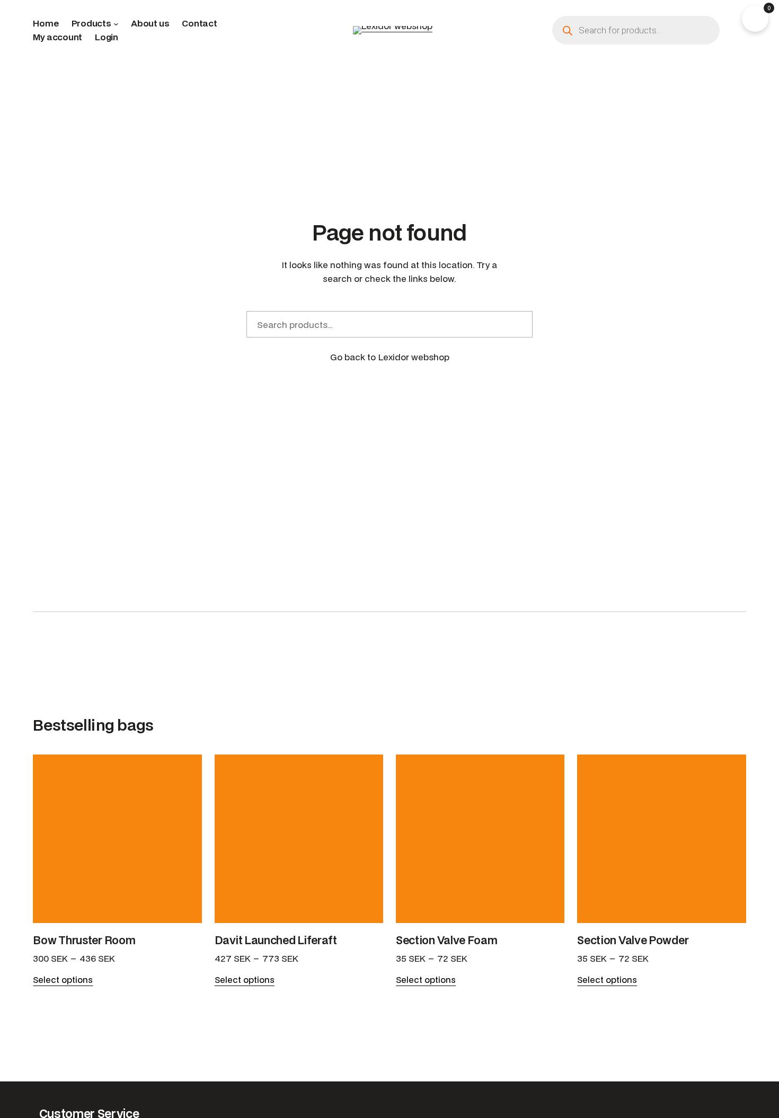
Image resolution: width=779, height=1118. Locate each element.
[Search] (518, 325)
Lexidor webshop (413, 357)
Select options (63, 980)
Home (45, 23)
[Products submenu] (116, 23)
